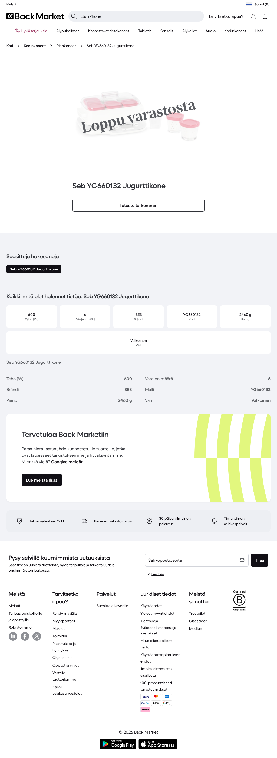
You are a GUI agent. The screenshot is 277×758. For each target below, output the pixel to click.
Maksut (58, 628)
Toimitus (59, 636)
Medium (196, 628)
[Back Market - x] (36, 636)
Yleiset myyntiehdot (157, 613)
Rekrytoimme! (20, 627)
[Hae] (74, 16)
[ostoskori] (265, 16)
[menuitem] (67, 31)
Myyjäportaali (63, 620)
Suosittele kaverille (112, 605)
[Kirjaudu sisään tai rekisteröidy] (253, 16)
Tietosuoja (149, 620)
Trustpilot (197, 613)
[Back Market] (35, 16)
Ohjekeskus (62, 657)
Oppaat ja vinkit (65, 665)
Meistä (14, 605)
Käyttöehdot (151, 605)
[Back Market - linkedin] (13, 636)
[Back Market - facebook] (25, 636)
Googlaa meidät (67, 461)
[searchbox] (140, 16)
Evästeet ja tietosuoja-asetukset (158, 630)
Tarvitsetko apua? (225, 16)
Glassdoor (198, 620)
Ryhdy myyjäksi (65, 613)
